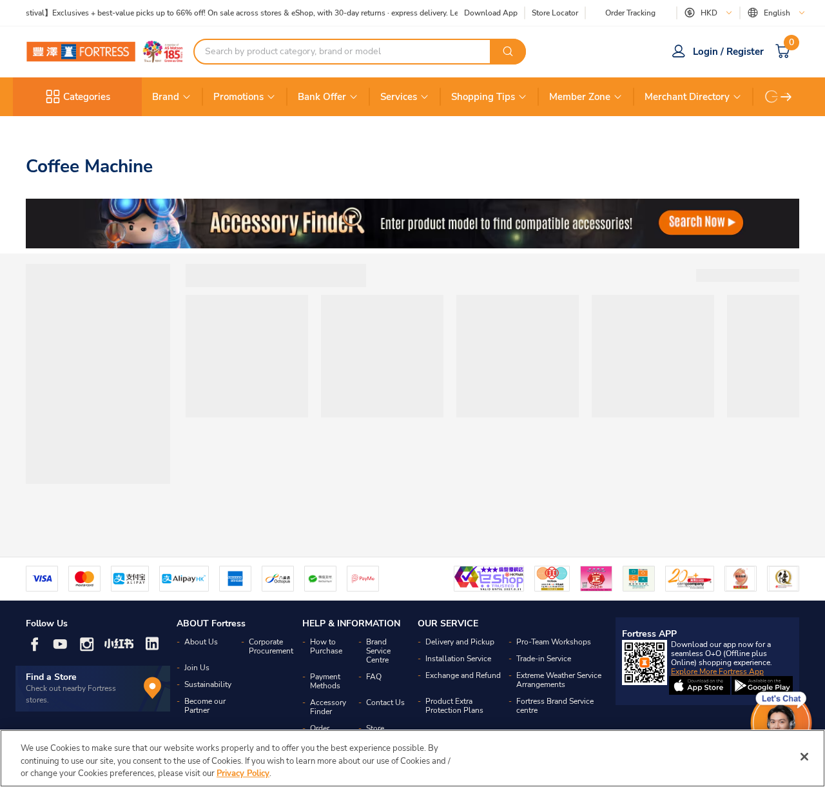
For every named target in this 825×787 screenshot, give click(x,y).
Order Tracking (630, 13)
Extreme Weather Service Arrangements (558, 680)
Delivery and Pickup (459, 642)
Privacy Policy (243, 773)
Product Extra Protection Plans (454, 705)
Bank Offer (322, 96)
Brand (165, 96)
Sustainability (207, 684)
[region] (412, 758)
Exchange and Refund (463, 675)
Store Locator (555, 13)
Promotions (238, 96)
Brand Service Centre (378, 651)
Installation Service (458, 658)
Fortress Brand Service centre (555, 705)
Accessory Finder (328, 707)
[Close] (804, 756)
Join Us (196, 667)
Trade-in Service (543, 658)
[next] (786, 96)
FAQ (374, 677)
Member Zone (579, 96)
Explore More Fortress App (717, 671)
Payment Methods (325, 681)
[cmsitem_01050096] (412, 223)
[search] (508, 52)
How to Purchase (326, 646)
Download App (491, 13)
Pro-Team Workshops (553, 642)
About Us (201, 642)
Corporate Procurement (271, 646)
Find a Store (51, 677)
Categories (86, 96)
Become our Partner (205, 705)
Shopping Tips (483, 96)
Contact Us (385, 702)
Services (398, 96)
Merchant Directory (687, 96)
